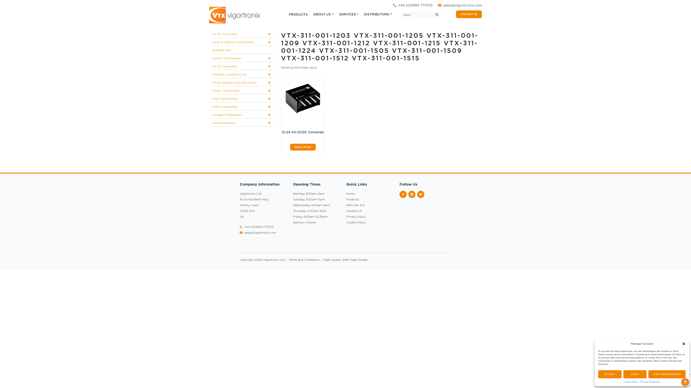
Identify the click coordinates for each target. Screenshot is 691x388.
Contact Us (354, 211)
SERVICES (347, 14)
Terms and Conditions (304, 259)
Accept (609, 374)
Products (352, 199)
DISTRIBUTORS (376, 14)
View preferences (667, 374)
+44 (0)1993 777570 (415, 5)
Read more (303, 147)
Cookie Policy (631, 382)
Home (350, 193)
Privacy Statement (650, 382)
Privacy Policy (356, 216)
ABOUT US (322, 14)
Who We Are (355, 205)
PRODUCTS (298, 14)
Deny (635, 374)
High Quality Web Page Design (346, 259)
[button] (684, 344)
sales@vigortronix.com (462, 5)
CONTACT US (468, 14)
